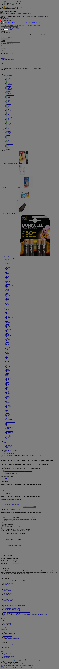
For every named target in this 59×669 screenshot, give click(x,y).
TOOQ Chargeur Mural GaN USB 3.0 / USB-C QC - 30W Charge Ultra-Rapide (21, 25)
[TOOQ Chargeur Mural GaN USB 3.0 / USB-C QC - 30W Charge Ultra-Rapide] (22, 22)
